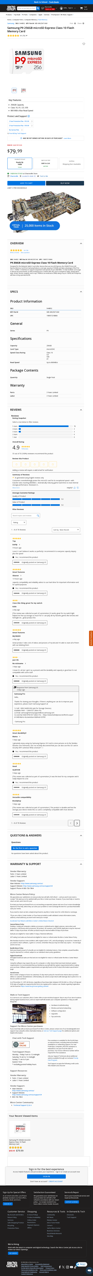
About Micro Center (27, 1264)
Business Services (53, 1231)
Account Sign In (44, 1272)
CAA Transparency (46, 1266)
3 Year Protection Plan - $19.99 (19, 126)
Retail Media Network (54, 1233)
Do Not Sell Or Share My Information (32, 1268)
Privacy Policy (50, 1268)
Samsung (10, 23)
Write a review (14, 252)
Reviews (15, 409)
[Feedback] (91, 638)
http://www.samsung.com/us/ (32, 883)
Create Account (56, 1181)
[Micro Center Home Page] (11, 7)
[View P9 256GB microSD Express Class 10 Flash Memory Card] (19, 1128)
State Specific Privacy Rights (29, 1266)
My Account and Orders (16, 1215)
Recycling (11, 1225)
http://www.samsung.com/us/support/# (38, 886)
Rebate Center (52, 1220)
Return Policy (12, 1217)
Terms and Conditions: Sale (48, 1270)
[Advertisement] (48, 1161)
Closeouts (70, 1215)
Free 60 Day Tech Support (17, 133)
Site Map (50, 1236)
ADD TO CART (26, 183)
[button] (81, 1264)
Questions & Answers (26, 835)
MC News (64, 15)
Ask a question (25, 252)
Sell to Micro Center (54, 1228)
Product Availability (33, 1217)
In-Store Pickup (32, 1215)
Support (69, 15)
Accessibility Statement (42, 1264)
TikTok (75, 1267)
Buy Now (65, 183)
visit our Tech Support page (53, 1031)
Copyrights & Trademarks (29, 1272)
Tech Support (71, 1217)
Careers (50, 1225)
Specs (14, 291)
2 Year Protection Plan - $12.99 (19, 121)
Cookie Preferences (27, 1274)
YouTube (71, 1267)
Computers (33, 15)
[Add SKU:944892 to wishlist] (24, 1124)
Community (51, 1215)
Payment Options (33, 1225)
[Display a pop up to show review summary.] (26, 36)
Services (46, 15)
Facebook (59, 1267)
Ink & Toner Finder (53, 1223)
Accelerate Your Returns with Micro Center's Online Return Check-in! (32, 921)
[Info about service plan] (29, 116)
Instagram (67, 1267)
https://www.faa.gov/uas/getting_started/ (35, 986)
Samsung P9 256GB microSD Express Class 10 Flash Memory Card (20, 1142)
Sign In (46, 1176)
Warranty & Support (25, 864)
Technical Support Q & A (22, 1105)
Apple (40, 15)
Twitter (63, 1267)
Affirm (29, 1228)
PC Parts (25, 15)
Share (79, 23)
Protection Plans (13, 1228)
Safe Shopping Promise (16, 1223)
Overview (17, 243)
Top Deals (17, 15)
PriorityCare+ (55, 15)
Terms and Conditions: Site (29, 1270)
